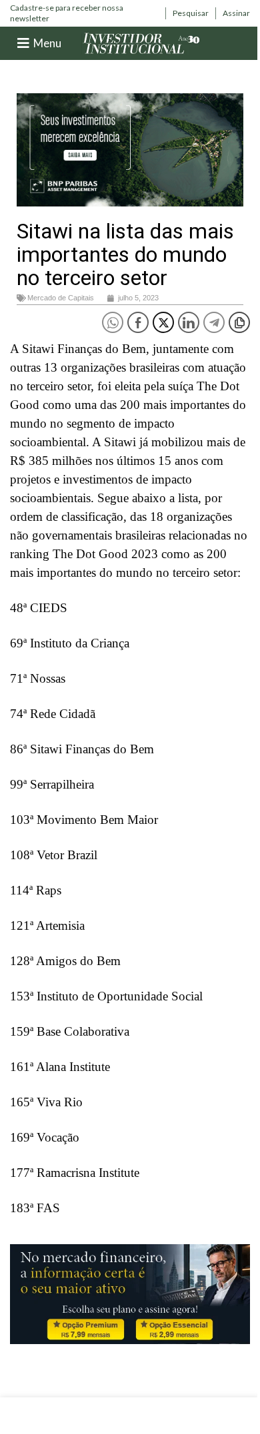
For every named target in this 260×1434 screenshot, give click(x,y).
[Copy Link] (239, 322)
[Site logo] (141, 42)
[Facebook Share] (138, 322)
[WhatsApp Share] (112, 322)
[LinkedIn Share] (188, 322)
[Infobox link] (84, 13)
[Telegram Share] (214, 322)
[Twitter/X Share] (163, 322)
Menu (47, 43)
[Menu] (23, 43)
